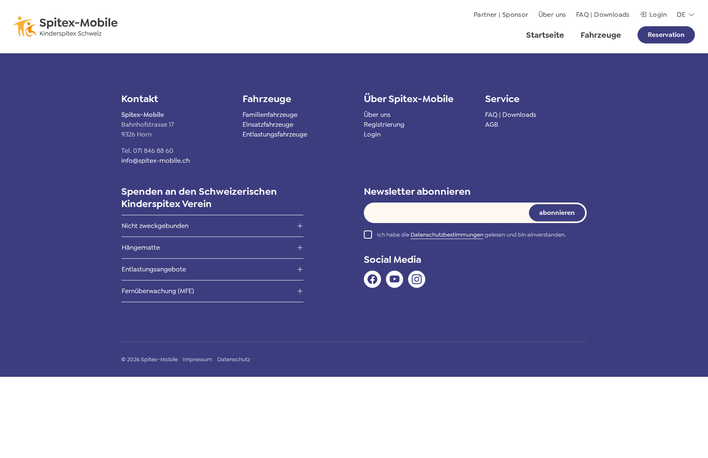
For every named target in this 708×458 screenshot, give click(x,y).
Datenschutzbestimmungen (447, 234)
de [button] (681, 14)
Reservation (666, 34)
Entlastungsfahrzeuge (275, 134)
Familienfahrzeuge (270, 114)
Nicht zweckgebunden (155, 225)
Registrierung (384, 124)
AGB (491, 124)
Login (658, 14)
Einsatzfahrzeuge (268, 124)
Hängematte (141, 247)
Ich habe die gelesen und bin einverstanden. (471, 234)
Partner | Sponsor (501, 14)
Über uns (552, 14)
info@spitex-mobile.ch (155, 160)
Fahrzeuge (601, 35)
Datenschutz (233, 359)
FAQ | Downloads (603, 14)
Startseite (545, 35)
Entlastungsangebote (154, 269)
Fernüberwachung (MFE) (158, 291)
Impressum (197, 359)
